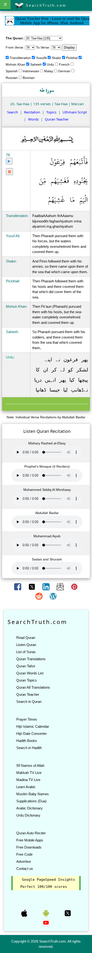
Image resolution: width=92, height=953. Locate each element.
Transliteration (20, 58)
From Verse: (15, 47)
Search (12, 112)
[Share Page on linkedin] (46, 586)
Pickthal (72, 58)
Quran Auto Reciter (31, 833)
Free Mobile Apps (29, 840)
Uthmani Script (75, 112)
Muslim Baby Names (32, 794)
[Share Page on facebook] (18, 586)
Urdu (50, 64)
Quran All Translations (33, 687)
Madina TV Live (28, 780)
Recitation (32, 112)
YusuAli (41, 58)
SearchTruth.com (45, 5)
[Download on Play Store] (46, 913)
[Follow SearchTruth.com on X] (68, 913)
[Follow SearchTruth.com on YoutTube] (46, 922)
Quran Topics (26, 680)
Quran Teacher (57, 119)
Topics (51, 112)
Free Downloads (29, 847)
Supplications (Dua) (31, 801)
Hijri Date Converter (31, 734)
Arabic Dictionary (29, 808)
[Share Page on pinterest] (74, 586)
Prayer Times (26, 719)
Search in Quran (29, 702)
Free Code (24, 854)
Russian (12, 78)
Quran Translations (31, 659)
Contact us (24, 869)
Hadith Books (26, 741)
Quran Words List (29, 673)
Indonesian (31, 71)
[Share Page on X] (32, 586)
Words (33, 119)
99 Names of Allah (30, 765)
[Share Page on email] (60, 586)
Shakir (56, 58)
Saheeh (36, 64)
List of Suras (26, 652)
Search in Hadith (29, 748)
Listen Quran (26, 645)
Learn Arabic (26, 787)
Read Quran (25, 638)
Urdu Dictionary (28, 815)
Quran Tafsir (25, 666)
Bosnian (29, 78)
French (64, 64)
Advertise (23, 861)
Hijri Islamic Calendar (32, 726)
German (64, 71)
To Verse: (43, 47)
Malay (48, 71)
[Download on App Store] (24, 913)
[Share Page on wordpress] (53, 596)
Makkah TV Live (29, 773)
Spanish (12, 71)
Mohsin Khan (15, 64)
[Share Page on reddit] (39, 596)
